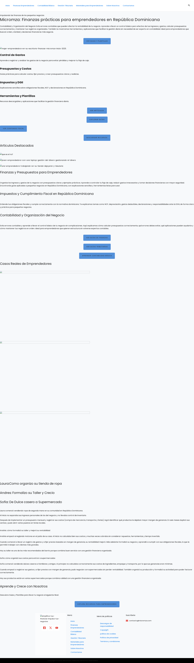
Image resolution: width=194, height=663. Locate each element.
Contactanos (128, 5)
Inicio (8, 5)
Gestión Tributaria (65, 5)
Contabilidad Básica (45, 5)
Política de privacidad (109, 637)
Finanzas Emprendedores (23, 5)
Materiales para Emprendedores (89, 5)
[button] (189, 5)
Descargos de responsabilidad (107, 624)
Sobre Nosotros (112, 5)
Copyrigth (104, 630)
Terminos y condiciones (110, 641)
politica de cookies (108, 634)
